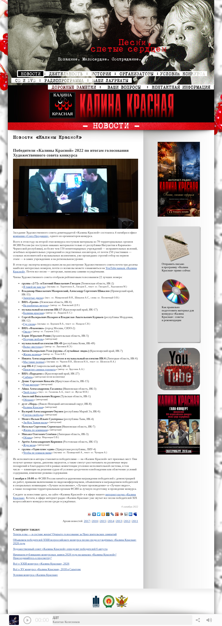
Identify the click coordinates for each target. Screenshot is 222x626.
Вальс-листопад (32, 346)
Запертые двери (33, 297)
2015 (103, 521)
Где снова (29, 324)
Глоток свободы (33, 414)
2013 (119, 521)
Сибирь (28, 377)
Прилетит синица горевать (39, 369)
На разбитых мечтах (35, 305)
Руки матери (30, 384)
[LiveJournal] (112, 514)
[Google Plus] (117, 514)
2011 (135, 521)
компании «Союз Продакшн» (31, 236)
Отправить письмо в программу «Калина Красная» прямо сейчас (176, 267)
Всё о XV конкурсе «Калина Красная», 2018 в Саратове (47, 569)
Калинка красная (33, 313)
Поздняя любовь (33, 339)
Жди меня (29, 445)
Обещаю (28, 399)
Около (27, 331)
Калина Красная (33, 407)
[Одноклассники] (103, 514)
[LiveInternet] (126, 514)
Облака (27, 437)
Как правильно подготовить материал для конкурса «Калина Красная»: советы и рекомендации (178, 314)
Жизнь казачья (32, 354)
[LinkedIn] (130, 514)
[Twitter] (98, 514)
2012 (127, 521)
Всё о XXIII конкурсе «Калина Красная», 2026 (41, 563)
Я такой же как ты (34, 286)
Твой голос (29, 392)
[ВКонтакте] (94, 514)
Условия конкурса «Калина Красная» (35, 574)
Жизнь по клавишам (35, 430)
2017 (87, 521)
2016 (95, 521)
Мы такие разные (33, 361)
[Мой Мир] (108, 514)
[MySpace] (135, 514)
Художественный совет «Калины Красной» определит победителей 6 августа (60, 549)
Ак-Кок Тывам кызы (35, 422)
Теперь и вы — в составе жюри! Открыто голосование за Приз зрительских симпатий (65, 534)
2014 (111, 521)
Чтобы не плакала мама (37, 452)
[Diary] (121, 514)
